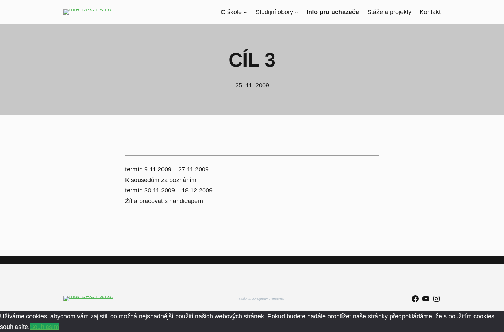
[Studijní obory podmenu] (296, 12)
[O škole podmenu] (245, 12)
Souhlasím (44, 326)
